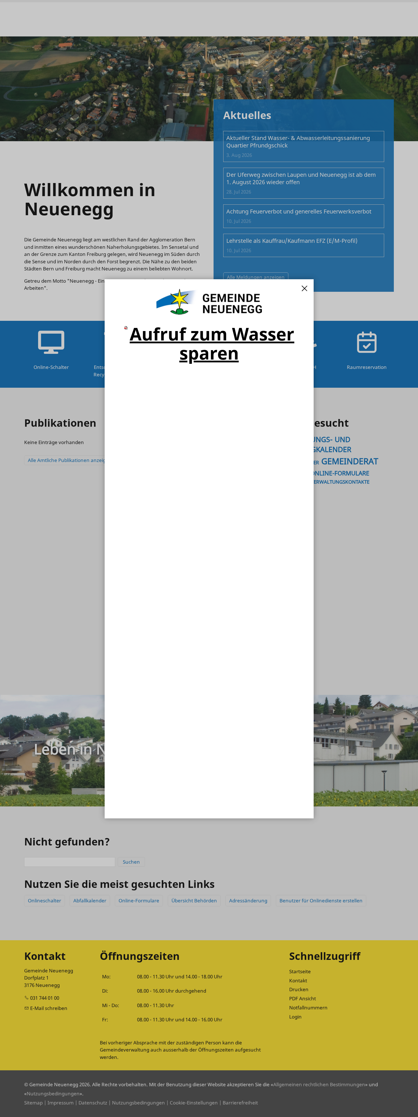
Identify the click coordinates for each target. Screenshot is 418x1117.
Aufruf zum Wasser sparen (212, 343)
